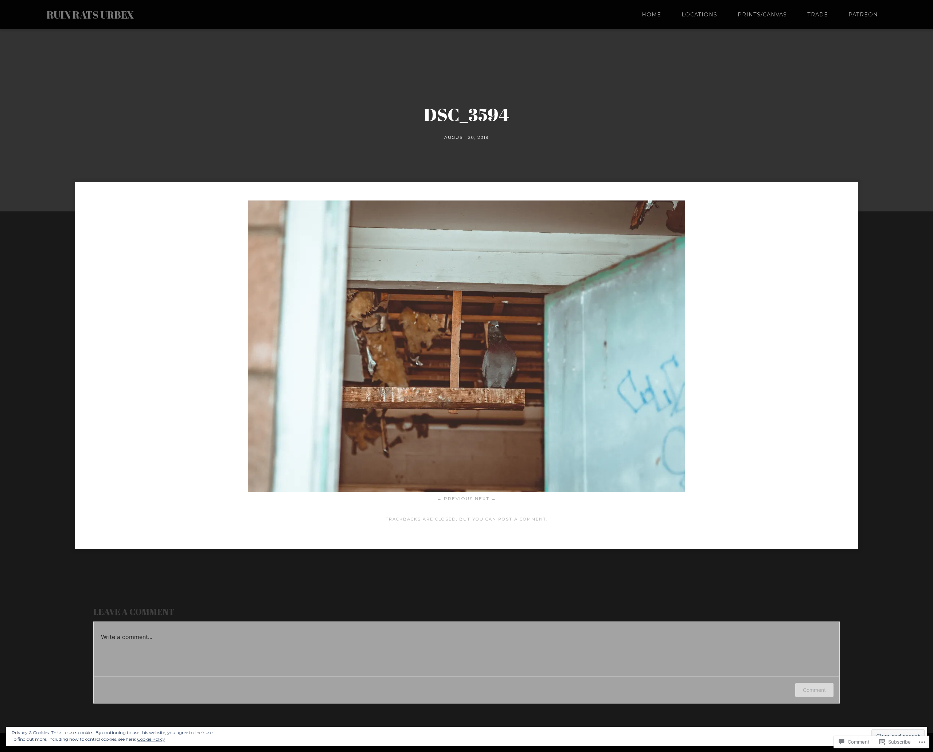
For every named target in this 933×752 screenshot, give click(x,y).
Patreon (863, 14)
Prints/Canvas (762, 14)
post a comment (522, 519)
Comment (814, 690)
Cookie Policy (151, 739)
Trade (817, 14)
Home (651, 14)
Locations (699, 14)
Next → (485, 498)
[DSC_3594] (466, 490)
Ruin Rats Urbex (90, 15)
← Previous (455, 498)
